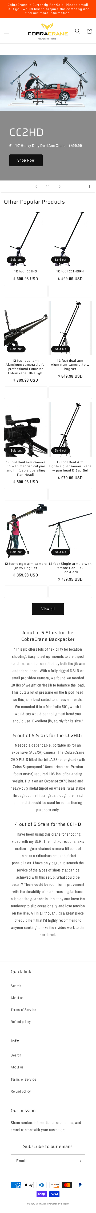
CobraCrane (42, 1203)
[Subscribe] (79, 1161)
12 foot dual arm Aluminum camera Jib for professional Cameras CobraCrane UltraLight (26, 367)
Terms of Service (23, 1009)
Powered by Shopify (59, 1203)
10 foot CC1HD (25, 271)
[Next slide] (60, 186)
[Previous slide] (36, 186)
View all (48, 609)
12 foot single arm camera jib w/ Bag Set (26, 566)
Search (16, 985)
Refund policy (21, 1021)
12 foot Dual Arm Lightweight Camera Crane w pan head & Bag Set (70, 466)
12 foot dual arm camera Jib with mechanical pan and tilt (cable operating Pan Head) (26, 468)
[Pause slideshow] (90, 186)
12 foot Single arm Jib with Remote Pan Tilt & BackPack (70, 568)
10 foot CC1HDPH (70, 271)
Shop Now (26, 160)
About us (17, 997)
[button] (7, 31)
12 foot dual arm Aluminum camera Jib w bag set (70, 365)
